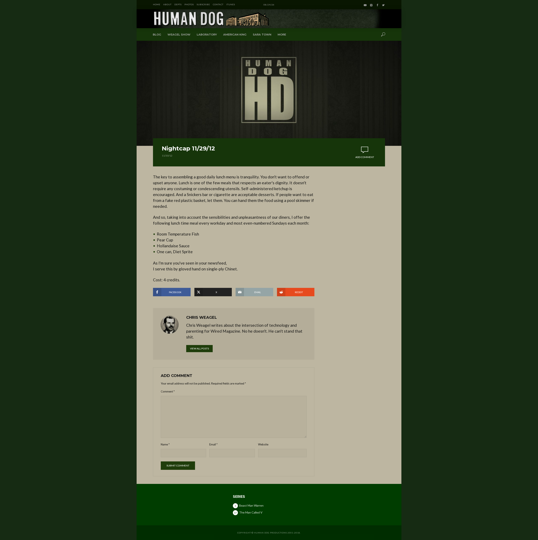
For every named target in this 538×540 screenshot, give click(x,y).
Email (213, 444)
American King (235, 34)
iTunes (230, 4)
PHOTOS (189, 4)
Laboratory (207, 34)
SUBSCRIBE (203, 4)
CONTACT (218, 4)
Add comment (364, 157)
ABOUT (167, 4)
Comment (168, 391)
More (282, 34)
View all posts (199, 348)
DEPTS (178, 4)
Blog (157, 34)
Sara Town (262, 34)
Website (263, 444)
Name (165, 444)
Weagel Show (178, 34)
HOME (156, 4)
